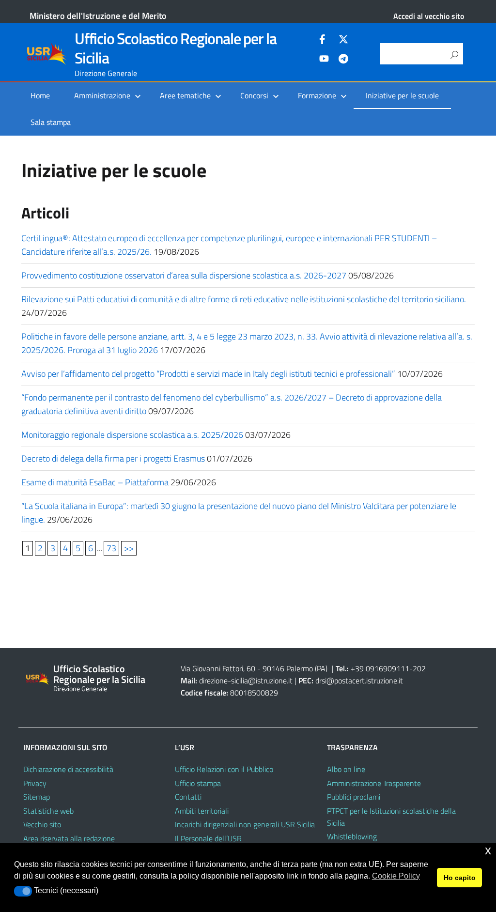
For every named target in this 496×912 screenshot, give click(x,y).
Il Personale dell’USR (208, 838)
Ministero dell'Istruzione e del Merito (98, 15)
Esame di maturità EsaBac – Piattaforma (95, 482)
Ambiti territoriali (202, 811)
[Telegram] (343, 60)
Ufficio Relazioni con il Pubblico (224, 769)
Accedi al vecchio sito (428, 16)
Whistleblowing (352, 836)
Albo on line (346, 769)
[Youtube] (324, 60)
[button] (23, 891)
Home (40, 95)
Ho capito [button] (460, 877)
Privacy (34, 783)
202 (419, 668)
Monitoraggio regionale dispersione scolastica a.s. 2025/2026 (132, 434)
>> (129, 548)
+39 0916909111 (380, 668)
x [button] (488, 850)
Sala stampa (51, 122)
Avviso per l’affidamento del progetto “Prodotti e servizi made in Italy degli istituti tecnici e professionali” (208, 373)
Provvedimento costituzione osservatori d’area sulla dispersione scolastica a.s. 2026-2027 (183, 275)
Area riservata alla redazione (69, 838)
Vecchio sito (42, 824)
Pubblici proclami (353, 797)
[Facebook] (324, 40)
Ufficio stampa (198, 783)
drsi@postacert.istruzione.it (359, 680)
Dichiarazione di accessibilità (68, 769)
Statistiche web (48, 811)
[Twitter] (343, 40)
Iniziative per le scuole (402, 95)
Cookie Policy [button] (396, 876)
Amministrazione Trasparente (374, 783)
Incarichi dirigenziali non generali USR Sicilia (245, 824)
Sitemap (36, 797)
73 (111, 548)
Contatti (188, 797)
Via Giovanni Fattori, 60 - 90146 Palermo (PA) (254, 668)
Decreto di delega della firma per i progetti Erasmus (113, 458)
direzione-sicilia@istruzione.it (246, 680)
